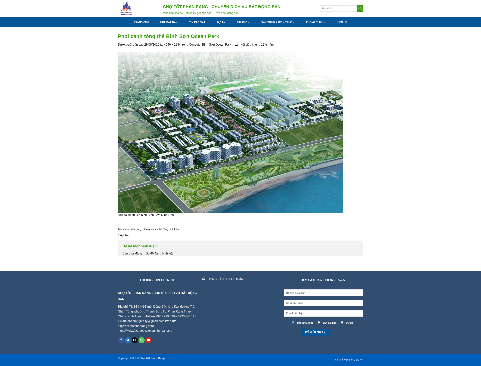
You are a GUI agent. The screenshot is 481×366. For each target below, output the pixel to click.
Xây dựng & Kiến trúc (276, 22)
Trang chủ (141, 22)
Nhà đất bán (168, 22)
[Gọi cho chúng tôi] (141, 340)
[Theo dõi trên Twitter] (128, 340)
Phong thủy (314, 22)
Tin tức (242, 22)
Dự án (221, 22)
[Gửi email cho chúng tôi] (135, 340)
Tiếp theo (126, 235)
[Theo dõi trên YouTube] (148, 340)
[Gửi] (360, 8)
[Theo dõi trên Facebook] (121, 340)
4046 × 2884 (172, 44)
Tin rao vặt (197, 22)
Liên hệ (342, 22)
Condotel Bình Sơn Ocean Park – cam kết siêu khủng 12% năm (231, 44)
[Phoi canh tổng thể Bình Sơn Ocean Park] (230, 131)
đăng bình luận (171, 229)
